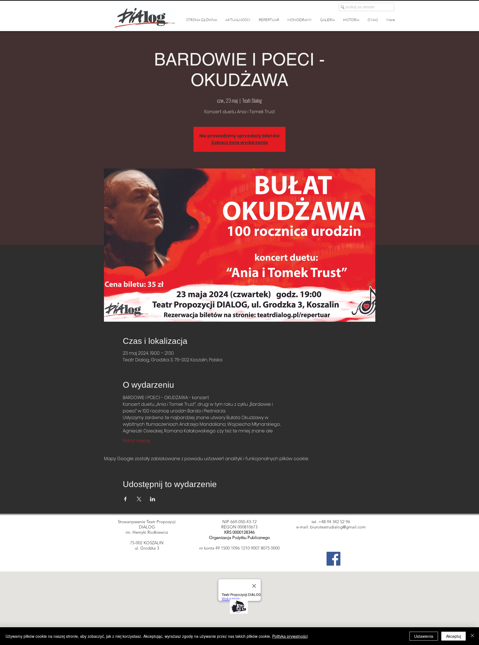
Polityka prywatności (290, 636)
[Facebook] (333, 559)
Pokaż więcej (136, 441)
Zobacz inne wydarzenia (239, 142)
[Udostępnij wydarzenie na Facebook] (125, 499)
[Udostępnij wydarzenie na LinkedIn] (152, 499)
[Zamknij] (472, 636)
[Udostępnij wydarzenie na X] (139, 499)
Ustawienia (423, 636)
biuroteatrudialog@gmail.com (338, 527)
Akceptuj (453, 636)
